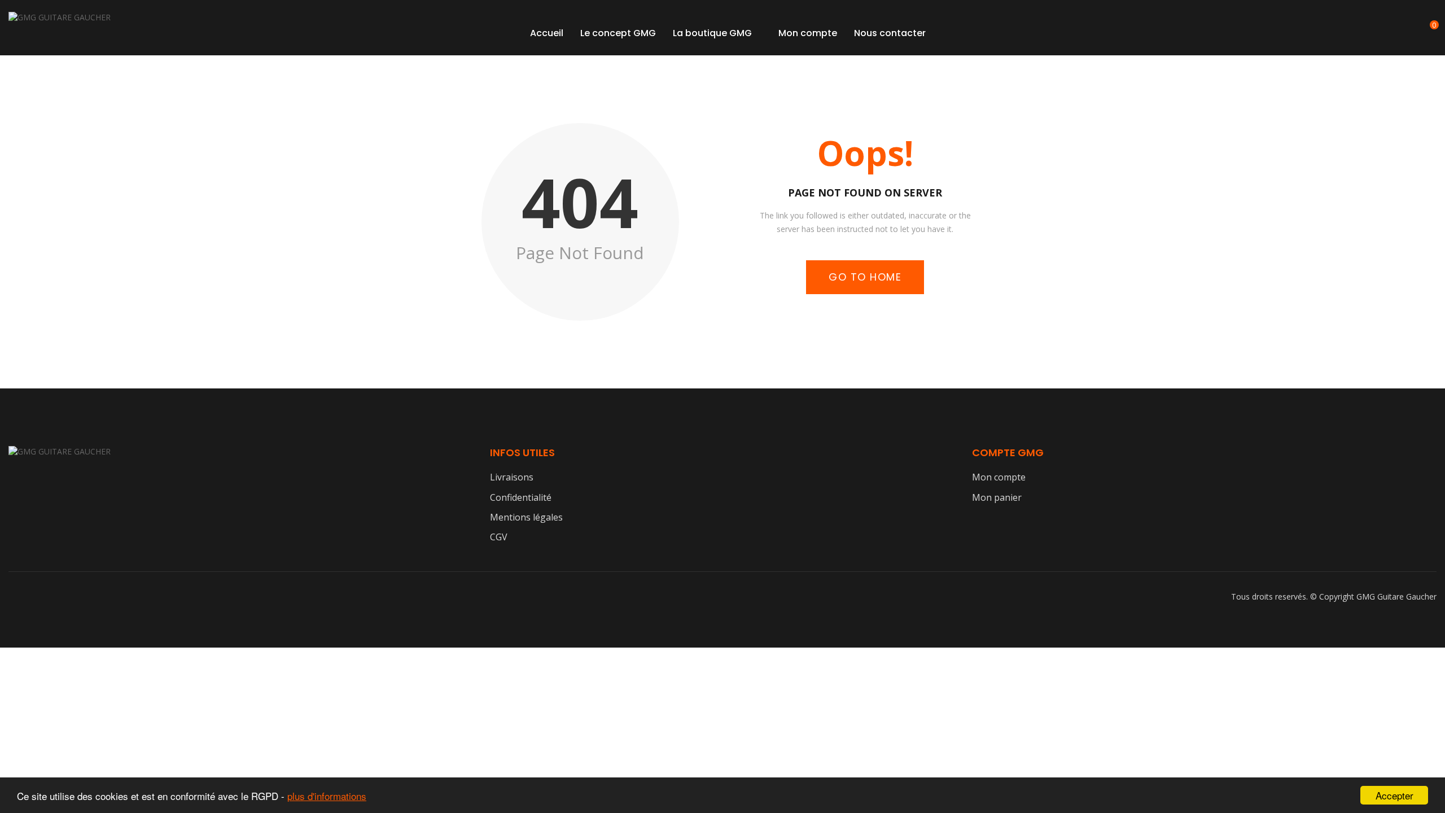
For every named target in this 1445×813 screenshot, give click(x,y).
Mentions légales (526, 517)
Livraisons (511, 477)
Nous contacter (890, 33)
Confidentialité (520, 497)
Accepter (1394, 795)
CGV (498, 537)
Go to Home (865, 277)
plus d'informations (326, 796)
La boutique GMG (712, 33)
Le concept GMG (618, 33)
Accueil (546, 33)
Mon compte (807, 33)
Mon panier (997, 497)
